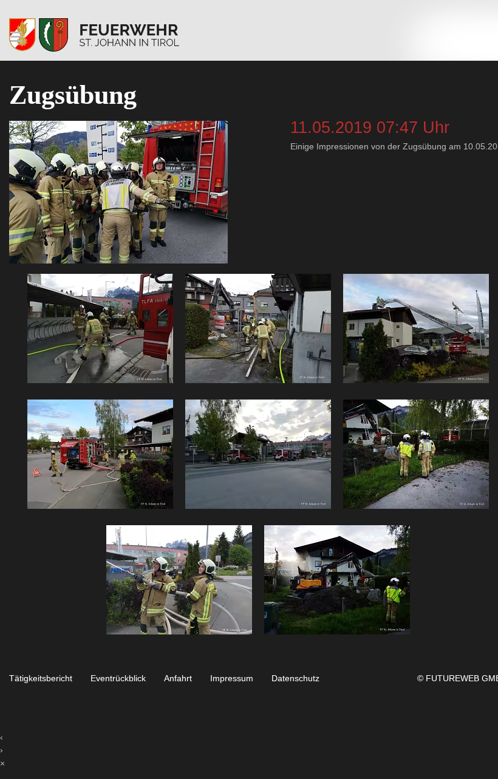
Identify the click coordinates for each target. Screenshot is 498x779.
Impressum (231, 678)
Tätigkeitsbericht (40, 678)
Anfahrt (178, 678)
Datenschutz (295, 678)
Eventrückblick (118, 678)
